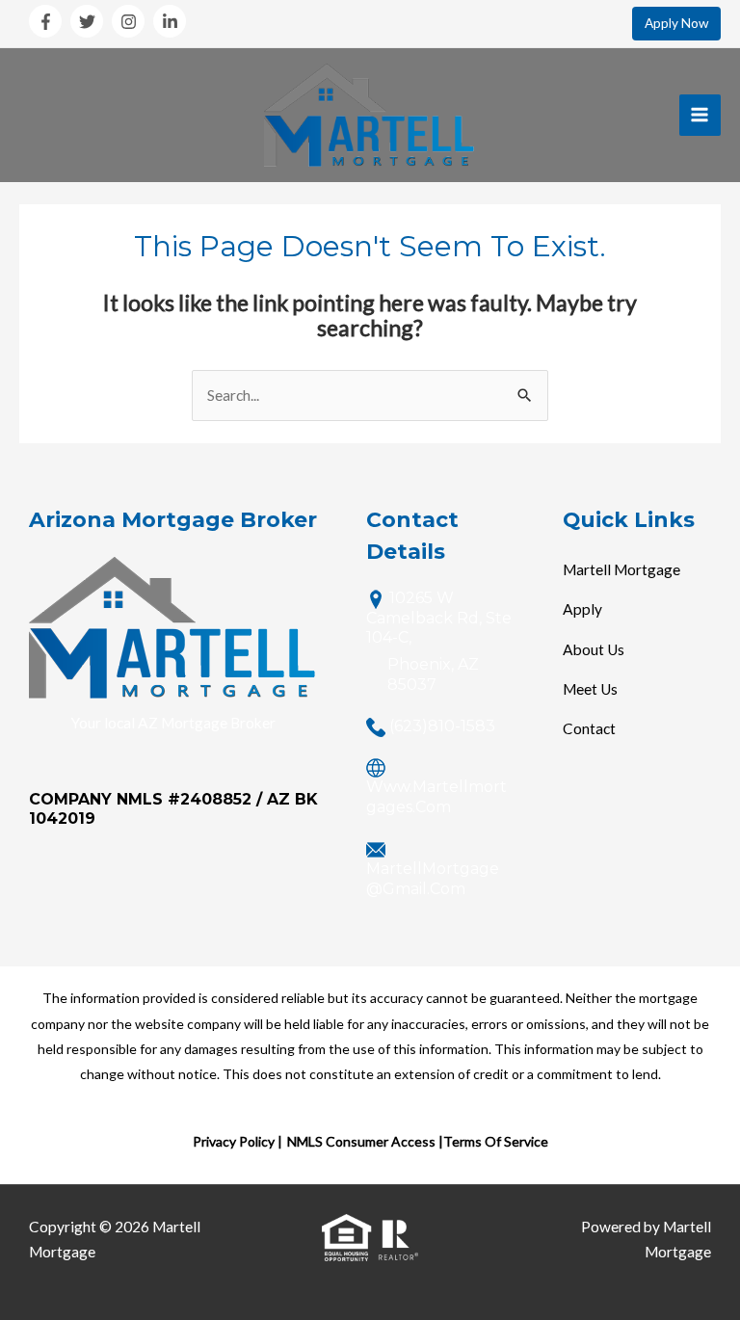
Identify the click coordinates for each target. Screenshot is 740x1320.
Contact (589, 728)
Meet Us (590, 689)
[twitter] (89, 21)
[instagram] (131, 21)
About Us (593, 649)
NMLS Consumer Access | (365, 1141)
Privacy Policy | (237, 1141)
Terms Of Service (495, 1141)
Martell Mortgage (621, 569)
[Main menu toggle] (700, 115)
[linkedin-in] (172, 21)
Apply (582, 609)
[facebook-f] (48, 21)
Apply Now (676, 23)
